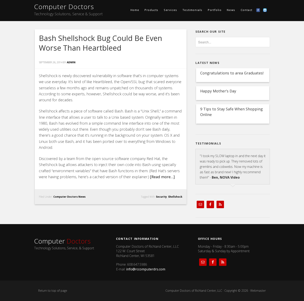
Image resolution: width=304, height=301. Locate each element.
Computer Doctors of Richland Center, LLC (193, 291)
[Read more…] (162, 176)
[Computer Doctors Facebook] (259, 10)
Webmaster (258, 291)
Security (161, 196)
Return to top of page (52, 291)
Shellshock (175, 196)
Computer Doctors (64, 6)
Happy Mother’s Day (218, 90)
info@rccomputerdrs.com (145, 269)
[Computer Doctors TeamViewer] (266, 10)
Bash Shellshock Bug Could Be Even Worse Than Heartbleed (100, 43)
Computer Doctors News (69, 196)
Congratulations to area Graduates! (231, 72)
